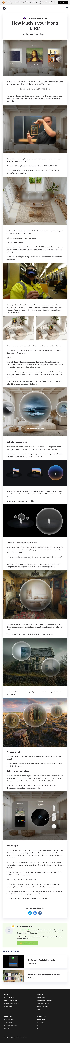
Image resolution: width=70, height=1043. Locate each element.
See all (38, 1009)
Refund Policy (40, 1022)
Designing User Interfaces (10, 1000)
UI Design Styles (8, 1006)
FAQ (38, 1025)
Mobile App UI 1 (41, 997)
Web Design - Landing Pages (44, 1000)
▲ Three (24, 1037)
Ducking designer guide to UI (11, 1003)
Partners (39, 1028)
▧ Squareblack (16, 1037)
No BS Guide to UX (9, 997)
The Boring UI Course (42, 1006)
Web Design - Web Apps (43, 1003)
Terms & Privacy (41, 1019)
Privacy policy (39, 3)
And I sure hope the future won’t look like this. (22, 880)
